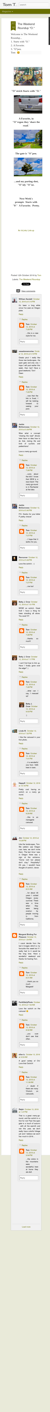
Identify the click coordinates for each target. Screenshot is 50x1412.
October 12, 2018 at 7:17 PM (28, 658)
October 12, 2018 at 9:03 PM (32, 709)
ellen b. (22, 1054)
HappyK (22, 783)
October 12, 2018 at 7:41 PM (31, 756)
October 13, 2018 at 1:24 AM (28, 938)
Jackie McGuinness (24, 425)
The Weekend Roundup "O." (26, 26)
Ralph (21, 1109)
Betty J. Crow (24, 601)
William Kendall (25, 299)
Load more (26, 1226)
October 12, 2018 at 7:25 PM (31, 327)
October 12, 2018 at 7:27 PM (31, 533)
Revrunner (23, 557)
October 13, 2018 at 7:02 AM (29, 1003)
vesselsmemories (26, 351)
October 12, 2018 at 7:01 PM (28, 603)
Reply (21, 314)
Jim (20, 838)
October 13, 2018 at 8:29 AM (31, 811)
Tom (39, 275)
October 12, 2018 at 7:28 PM (31, 632)
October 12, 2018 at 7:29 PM (31, 389)
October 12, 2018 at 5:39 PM (29, 428)
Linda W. (22, 730)
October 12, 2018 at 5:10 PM (29, 300)
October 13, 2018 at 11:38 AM (31, 1079)
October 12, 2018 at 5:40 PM (29, 509)
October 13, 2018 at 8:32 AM (31, 1027)
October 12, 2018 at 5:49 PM (28, 558)
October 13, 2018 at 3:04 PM (31, 1152)
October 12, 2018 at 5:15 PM (29, 352)
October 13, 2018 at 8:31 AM (31, 886)
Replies (25, 319)
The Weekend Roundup (29, 279)
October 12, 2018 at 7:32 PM (28, 732)
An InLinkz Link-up (26, 230)
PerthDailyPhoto (26, 1002)
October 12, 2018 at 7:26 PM (31, 467)
